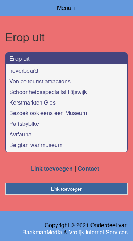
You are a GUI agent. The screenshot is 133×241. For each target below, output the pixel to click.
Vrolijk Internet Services (98, 232)
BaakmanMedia (42, 232)
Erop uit (19, 58)
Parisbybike (24, 123)
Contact (88, 168)
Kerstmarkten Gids (32, 102)
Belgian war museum (35, 145)
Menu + (66, 8)
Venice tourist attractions (40, 81)
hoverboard (23, 70)
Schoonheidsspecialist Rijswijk (48, 92)
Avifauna (20, 134)
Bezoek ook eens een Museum (48, 113)
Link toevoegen (52, 168)
